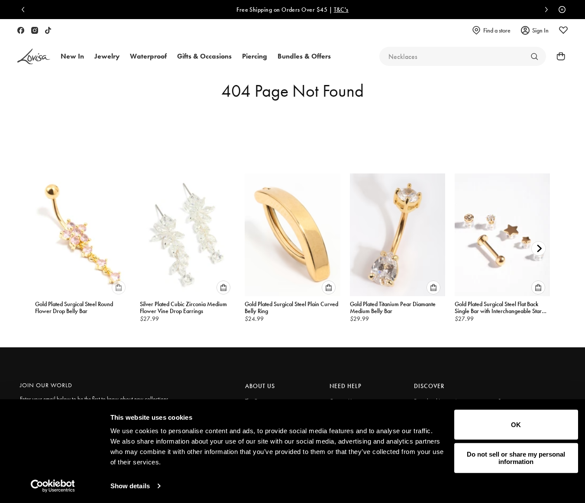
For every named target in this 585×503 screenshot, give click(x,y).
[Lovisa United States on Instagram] (34, 30)
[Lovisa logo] (33, 57)
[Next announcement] (544, 9)
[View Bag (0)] (558, 56)
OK (516, 424)
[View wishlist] (563, 30)
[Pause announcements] (560, 9)
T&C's (316, 9)
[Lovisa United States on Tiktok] (48, 30)
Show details (130, 486)
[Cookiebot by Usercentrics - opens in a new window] (52, 486)
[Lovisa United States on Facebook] (20, 30)
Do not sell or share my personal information (516, 458)
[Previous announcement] (25, 9)
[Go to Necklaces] (534, 56)
